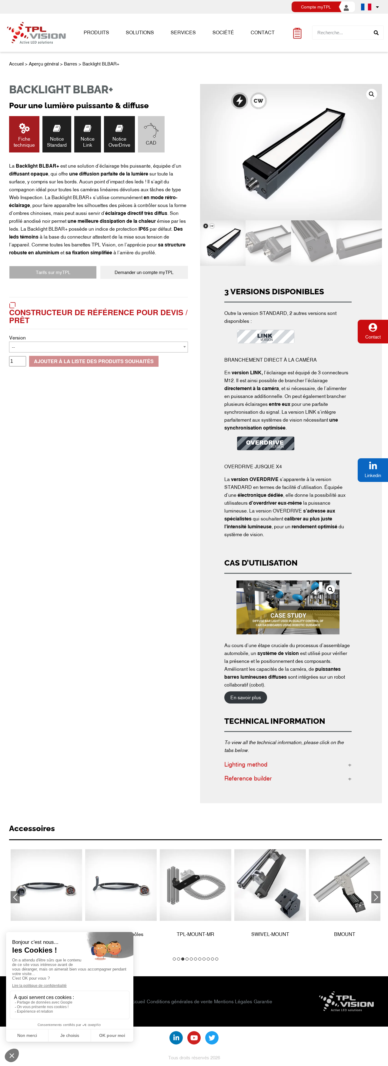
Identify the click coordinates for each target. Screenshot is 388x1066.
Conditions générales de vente (179, 1001)
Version (17, 338)
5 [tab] (191, 959)
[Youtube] (194, 1037)
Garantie (263, 1001)
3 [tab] (182, 959)
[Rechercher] (376, 32)
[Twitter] (212, 1037)
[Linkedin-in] (176, 1037)
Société (223, 32)
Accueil (16, 63)
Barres (70, 63)
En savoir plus (245, 697)
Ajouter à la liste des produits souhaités (94, 361)
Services (183, 32)
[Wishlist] (297, 32)
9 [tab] (208, 959)
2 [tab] (178, 959)
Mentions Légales (233, 1001)
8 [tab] (204, 959)
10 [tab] (212, 959)
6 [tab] (195, 959)
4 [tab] (187, 959)
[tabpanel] (46, 895)
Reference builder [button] (248, 778)
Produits (96, 32)
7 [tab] (199, 959)
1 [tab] (174, 959)
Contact (263, 32)
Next (375, 897)
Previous (15, 897)
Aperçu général (44, 63)
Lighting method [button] (245, 764)
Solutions (140, 32)
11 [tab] (216, 959)
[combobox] (98, 347)
